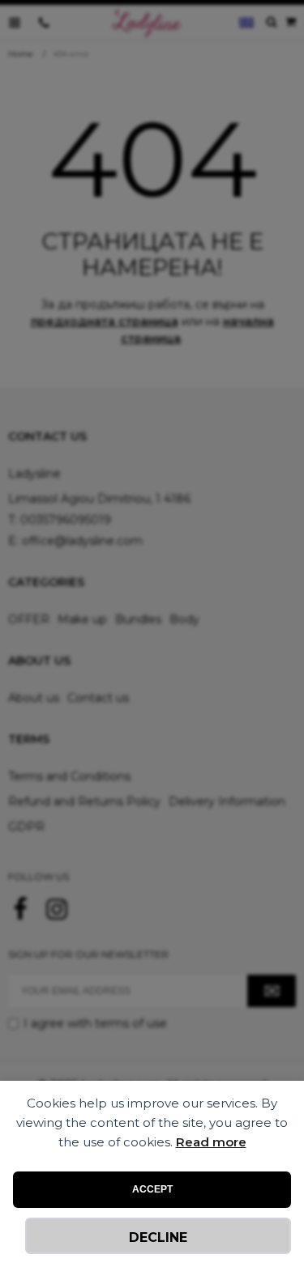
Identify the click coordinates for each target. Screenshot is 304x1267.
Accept (152, 1189)
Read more (211, 1142)
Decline (158, 1237)
